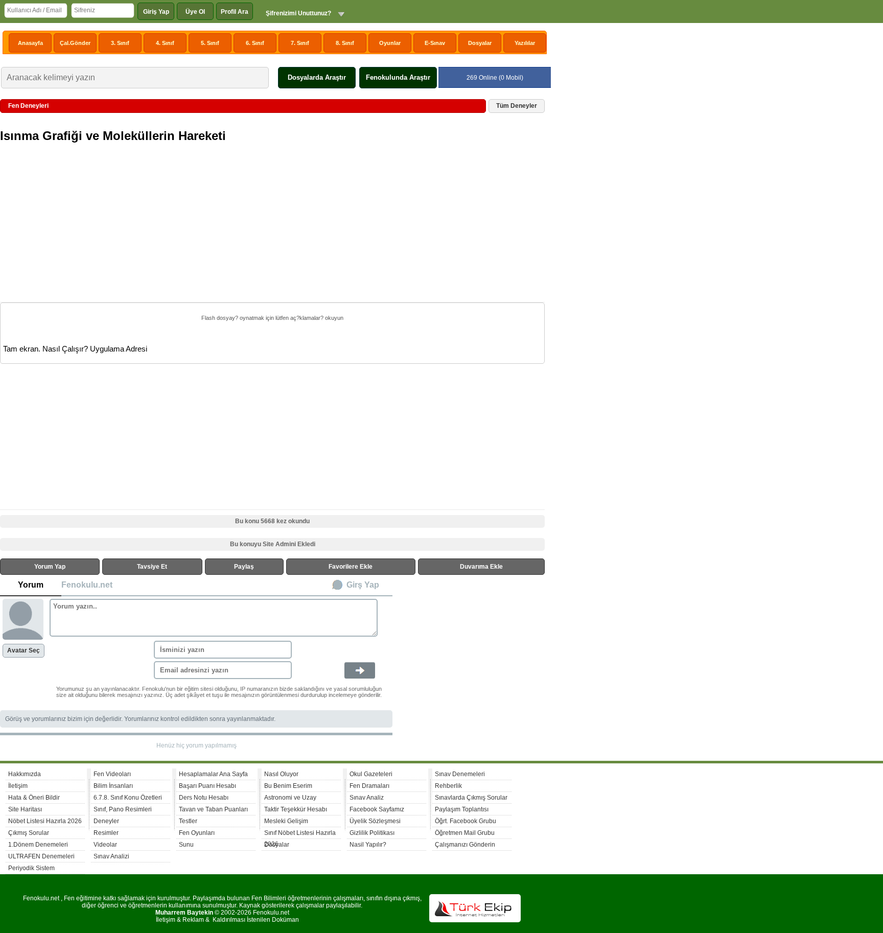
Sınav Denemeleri (460, 774)
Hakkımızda (24, 774)
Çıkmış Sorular (28, 832)
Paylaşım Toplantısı (462, 809)
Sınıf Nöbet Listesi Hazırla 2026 (300, 834)
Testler (188, 821)
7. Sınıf (300, 43)
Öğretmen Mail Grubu (465, 832)
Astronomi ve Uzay (290, 797)
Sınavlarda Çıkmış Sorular (471, 797)
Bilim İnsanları (113, 785)
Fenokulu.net (86, 584)
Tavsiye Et (152, 566)
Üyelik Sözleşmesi (375, 821)
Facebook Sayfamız (377, 809)
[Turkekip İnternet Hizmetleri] (475, 920)
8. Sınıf (345, 43)
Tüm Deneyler (516, 105)
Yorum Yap (49, 566)
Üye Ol (195, 11)
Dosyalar (480, 43)
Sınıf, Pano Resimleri (123, 809)
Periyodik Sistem (31, 868)
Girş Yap (362, 584)
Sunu (186, 844)
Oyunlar (390, 43)
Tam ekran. (21, 349)
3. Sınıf (120, 43)
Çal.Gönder (75, 43)
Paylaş (244, 566)
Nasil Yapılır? (368, 844)
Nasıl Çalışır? (65, 349)
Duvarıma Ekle (481, 566)
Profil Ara (234, 11)
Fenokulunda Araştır (398, 77)
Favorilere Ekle (351, 566)
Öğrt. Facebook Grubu (465, 821)
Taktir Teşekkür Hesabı (295, 809)
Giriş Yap (156, 11)
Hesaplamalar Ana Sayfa (213, 774)
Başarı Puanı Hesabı (207, 785)
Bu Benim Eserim (288, 785)
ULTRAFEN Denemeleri (41, 856)
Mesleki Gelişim (286, 821)
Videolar (105, 844)
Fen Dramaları (369, 785)
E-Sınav (435, 43)
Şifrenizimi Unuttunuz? (298, 13)
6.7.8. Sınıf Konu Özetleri (128, 797)
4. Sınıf (165, 43)
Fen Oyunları (197, 832)
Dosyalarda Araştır (317, 77)
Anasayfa (30, 43)
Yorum (30, 584)
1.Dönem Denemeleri (38, 844)
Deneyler (106, 821)
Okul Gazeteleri (371, 774)
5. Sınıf (210, 43)
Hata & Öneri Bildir (34, 797)
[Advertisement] (274, 228)
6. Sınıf (255, 43)
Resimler (106, 832)
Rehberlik (448, 785)
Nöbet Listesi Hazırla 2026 (45, 821)
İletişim (18, 785)
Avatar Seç (23, 650)
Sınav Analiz (367, 797)
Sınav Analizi (111, 856)
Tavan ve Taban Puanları (213, 809)
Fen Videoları (112, 774)
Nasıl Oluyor (281, 774)
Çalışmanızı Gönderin (465, 844)
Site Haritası (25, 809)
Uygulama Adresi (118, 349)
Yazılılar (525, 43)
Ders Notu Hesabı (203, 797)
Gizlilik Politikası (372, 832)
